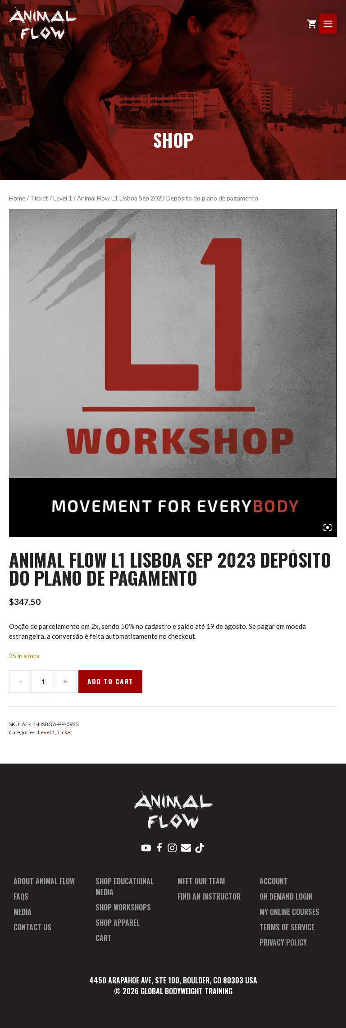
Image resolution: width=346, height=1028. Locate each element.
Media (23, 911)
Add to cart (110, 681)
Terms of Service (287, 927)
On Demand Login (286, 896)
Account (274, 881)
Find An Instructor (209, 896)
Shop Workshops (123, 907)
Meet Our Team (201, 881)
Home (17, 198)
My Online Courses (289, 911)
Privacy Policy (283, 942)
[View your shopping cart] (312, 24)
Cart (104, 937)
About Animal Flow (44, 881)
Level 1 (62, 198)
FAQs (21, 896)
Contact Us (32, 927)
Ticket (39, 198)
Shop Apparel (118, 922)
